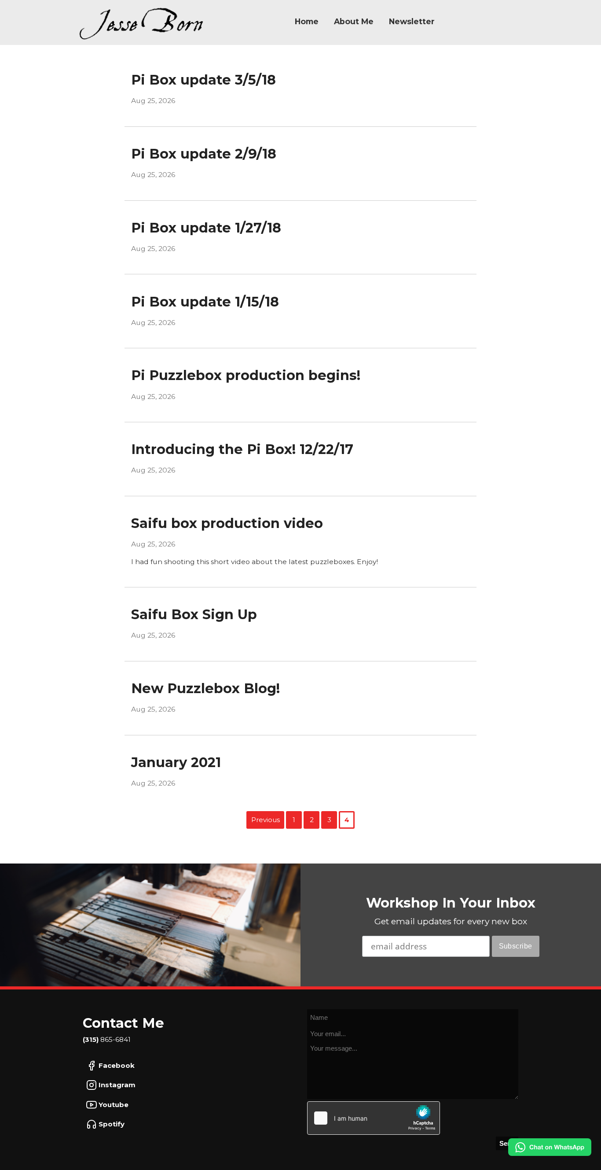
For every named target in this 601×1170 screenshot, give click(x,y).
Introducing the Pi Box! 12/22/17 (242, 449)
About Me (354, 21)
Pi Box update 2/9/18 (203, 154)
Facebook (116, 1065)
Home (307, 21)
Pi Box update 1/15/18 (205, 302)
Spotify (111, 1124)
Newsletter (412, 21)
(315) (91, 1039)
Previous (265, 820)
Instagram (116, 1085)
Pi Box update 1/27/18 (206, 228)
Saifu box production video (227, 523)
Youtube (112, 1104)
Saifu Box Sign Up (194, 614)
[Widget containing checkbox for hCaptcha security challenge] (373, 1118)
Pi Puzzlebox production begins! (245, 375)
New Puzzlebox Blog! (205, 688)
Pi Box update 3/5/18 (203, 80)
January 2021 (176, 762)
